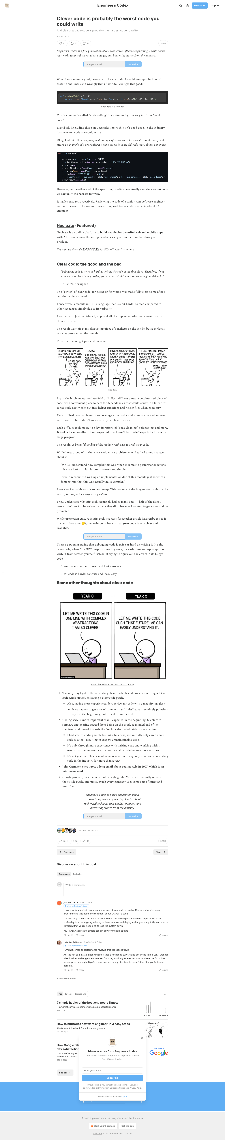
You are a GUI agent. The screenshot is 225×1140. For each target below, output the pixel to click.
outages (101, 55)
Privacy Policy (135, 1087)
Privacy (112, 1118)
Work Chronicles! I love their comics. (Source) (112, 684)
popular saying (78, 544)
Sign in (215, 5)
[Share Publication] (187, 5)
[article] (112, 1008)
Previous (68, 852)
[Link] (52, 225)
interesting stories (123, 55)
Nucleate (65, 225)
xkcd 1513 (112, 389)
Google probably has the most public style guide (93, 777)
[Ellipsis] (166, 902)
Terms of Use (127, 1084)
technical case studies (83, 55)
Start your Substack (104, 1125)
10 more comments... (67, 978)
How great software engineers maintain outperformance (86, 1006)
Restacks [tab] (77, 874)
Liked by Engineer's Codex (77, 906)
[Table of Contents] (3, 570)
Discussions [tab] (80, 994)
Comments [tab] (64, 874)
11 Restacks (93, 830)
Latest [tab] (68, 994)
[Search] (181, 5)
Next (158, 852)
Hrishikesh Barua (73, 942)
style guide (76, 782)
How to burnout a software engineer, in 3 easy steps (93, 1024)
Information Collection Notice (111, 1087)
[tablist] (70, 874)
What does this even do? (112, 106)
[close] (141, 1038)
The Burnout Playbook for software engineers (81, 1028)
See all (63, 1072)
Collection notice (134, 1118)
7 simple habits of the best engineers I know (87, 1002)
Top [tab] (60, 994)
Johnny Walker (71, 902)
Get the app (127, 1125)
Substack (97, 1133)
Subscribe (199, 5)
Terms (121, 1118)
